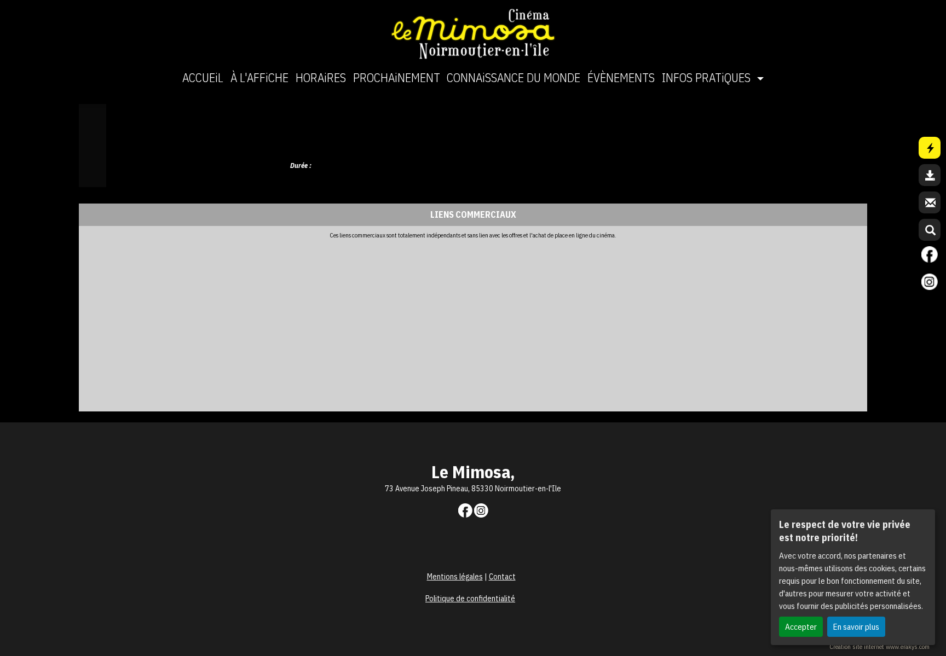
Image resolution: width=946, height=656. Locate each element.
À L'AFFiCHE (259, 77)
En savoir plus (856, 626)
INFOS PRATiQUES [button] (707, 77)
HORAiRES (321, 77)
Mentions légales (455, 577)
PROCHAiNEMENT (396, 77)
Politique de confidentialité (470, 598)
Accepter (801, 626)
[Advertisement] (407, 321)
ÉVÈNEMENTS (621, 77)
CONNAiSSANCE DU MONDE (513, 77)
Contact (502, 577)
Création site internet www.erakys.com (879, 646)
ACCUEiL (202, 77)
